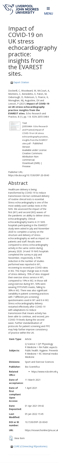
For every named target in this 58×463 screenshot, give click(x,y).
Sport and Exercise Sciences (39, 361)
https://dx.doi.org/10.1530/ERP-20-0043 (28, 175)
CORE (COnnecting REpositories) (30, 446)
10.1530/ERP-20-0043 (36, 422)
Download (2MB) (31, 163)
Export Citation (21, 82)
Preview (26, 166)
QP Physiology (45, 343)
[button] (11, 438)
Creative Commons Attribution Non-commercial (32, 156)
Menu (48, 13)
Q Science (30, 343)
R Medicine (30, 347)
